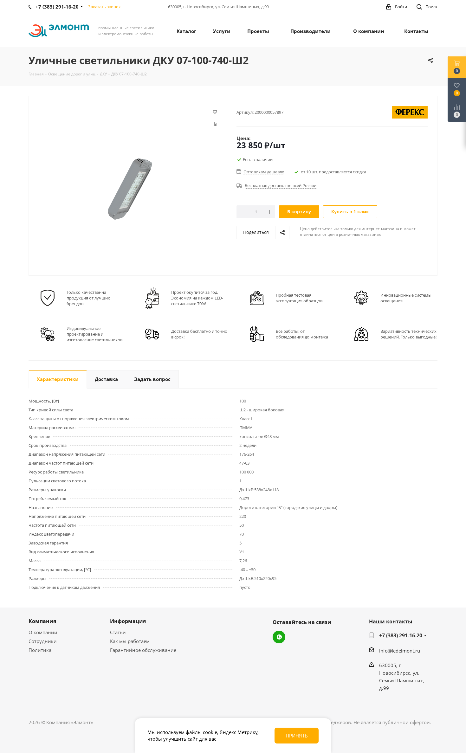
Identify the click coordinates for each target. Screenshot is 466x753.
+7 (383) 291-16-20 (400, 635)
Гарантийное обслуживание (143, 650)
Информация (128, 621)
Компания (42, 621)
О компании (43, 632)
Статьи (118, 632)
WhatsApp (279, 637)
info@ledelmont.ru (399, 650)
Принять (297, 735)
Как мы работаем (130, 641)
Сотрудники (43, 641)
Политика (40, 650)
